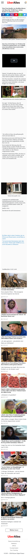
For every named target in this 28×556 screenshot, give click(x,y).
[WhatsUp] (20, 14)
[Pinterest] (16, 14)
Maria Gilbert (9, 17)
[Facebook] (3, 14)
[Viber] (12, 14)
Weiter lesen (14, 530)
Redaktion (14, 543)
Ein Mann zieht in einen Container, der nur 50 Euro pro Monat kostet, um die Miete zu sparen (13, 237)
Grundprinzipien (14, 548)
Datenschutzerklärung (14, 541)
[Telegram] (7, 14)
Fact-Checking (14, 550)
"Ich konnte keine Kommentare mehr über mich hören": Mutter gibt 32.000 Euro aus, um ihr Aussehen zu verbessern (13, 243)
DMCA (14, 545)
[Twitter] (25, 14)
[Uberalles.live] (13, 2)
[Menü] (2, 2)
